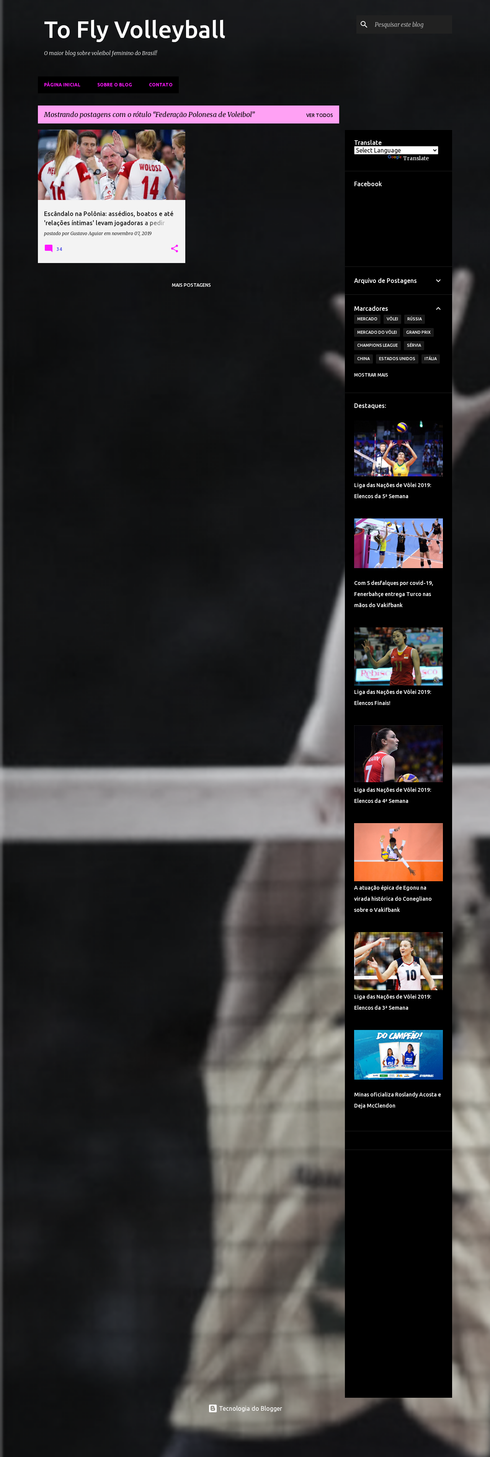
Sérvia (414, 345)
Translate (416, 158)
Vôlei (392, 319)
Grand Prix (418, 332)
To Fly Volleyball (134, 29)
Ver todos (319, 115)
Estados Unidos (397, 358)
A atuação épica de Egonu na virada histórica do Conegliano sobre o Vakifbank (393, 899)
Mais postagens (191, 285)
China (363, 358)
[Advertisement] (398, 1274)
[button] (174, 249)
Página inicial (62, 84)
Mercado (367, 319)
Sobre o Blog (114, 84)
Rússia (414, 319)
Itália (431, 358)
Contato (161, 84)
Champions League (377, 345)
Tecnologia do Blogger (249, 1408)
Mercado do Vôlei (377, 332)
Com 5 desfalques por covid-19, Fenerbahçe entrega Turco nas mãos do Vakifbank (393, 594)
